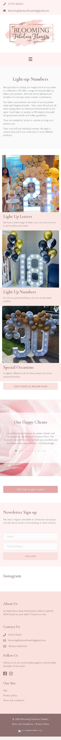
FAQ (5, 690)
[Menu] (30, 59)
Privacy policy (10, 695)
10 (45, 451)
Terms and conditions (13, 700)
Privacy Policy (42, 724)
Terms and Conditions (22, 724)
